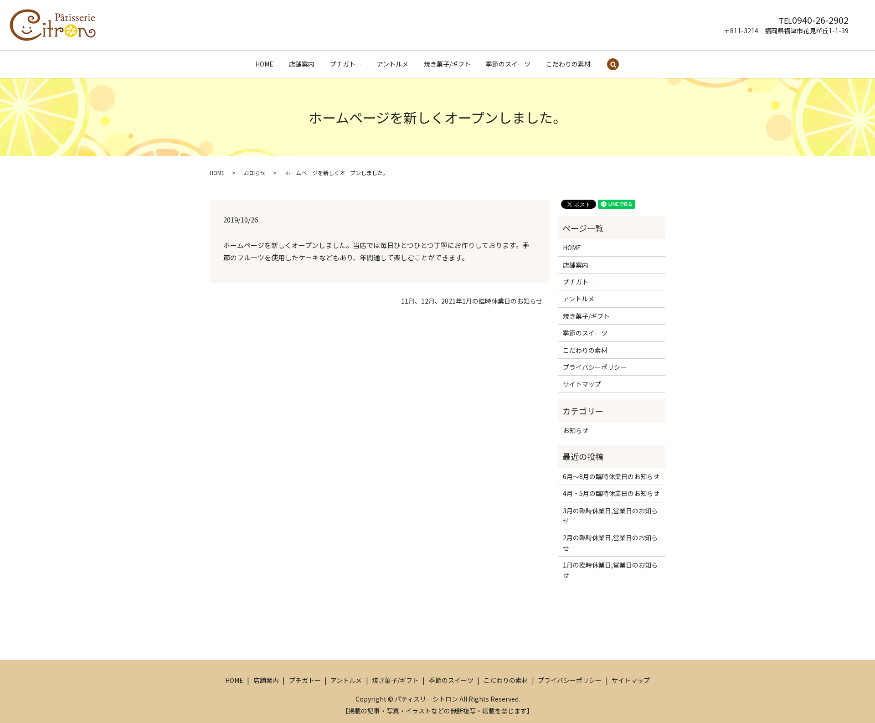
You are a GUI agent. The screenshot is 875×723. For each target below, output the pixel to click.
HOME (264, 63)
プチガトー (346, 63)
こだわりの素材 (568, 63)
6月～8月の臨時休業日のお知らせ (611, 476)
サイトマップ (582, 383)
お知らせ (255, 172)
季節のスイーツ (508, 63)
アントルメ (392, 63)
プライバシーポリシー (595, 367)
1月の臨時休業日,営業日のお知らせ (610, 569)
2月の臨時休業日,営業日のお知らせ (610, 542)
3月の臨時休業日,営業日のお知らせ (610, 515)
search (613, 65)
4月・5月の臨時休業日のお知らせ (611, 493)
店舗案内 (301, 63)
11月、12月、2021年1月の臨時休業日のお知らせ (471, 301)
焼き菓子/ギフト (447, 63)
